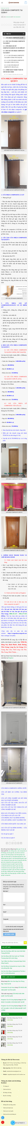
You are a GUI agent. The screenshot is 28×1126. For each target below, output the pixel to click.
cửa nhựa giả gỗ (9, 854)
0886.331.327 (13, 614)
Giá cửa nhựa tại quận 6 (8, 837)
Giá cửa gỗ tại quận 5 (7, 834)
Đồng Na (4, 644)
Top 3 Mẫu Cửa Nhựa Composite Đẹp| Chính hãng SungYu (13, 962)
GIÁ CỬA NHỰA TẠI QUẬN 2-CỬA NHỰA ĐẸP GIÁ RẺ (13, 1001)
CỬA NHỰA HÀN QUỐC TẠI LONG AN (13, 824)
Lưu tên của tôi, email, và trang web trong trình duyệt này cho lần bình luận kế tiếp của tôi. (13, 929)
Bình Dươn (22, 644)
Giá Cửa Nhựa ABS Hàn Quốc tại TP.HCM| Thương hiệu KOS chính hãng (12, 957)
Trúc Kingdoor (16, 16)
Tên (4, 904)
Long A (12, 647)
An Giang (19, 647)
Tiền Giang (5, 647)
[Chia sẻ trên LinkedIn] (21, 843)
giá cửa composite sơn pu (8, 862)
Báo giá (3, 8)
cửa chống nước (12, 851)
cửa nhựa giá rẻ (8, 856)
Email (5, 912)
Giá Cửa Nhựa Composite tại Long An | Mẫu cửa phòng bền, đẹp (13, 967)
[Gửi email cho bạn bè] (15, 843)
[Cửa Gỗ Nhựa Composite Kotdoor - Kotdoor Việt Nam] (14, 2)
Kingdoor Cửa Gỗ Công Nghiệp (9, 999)
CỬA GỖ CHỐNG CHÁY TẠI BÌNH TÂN (13, 820)
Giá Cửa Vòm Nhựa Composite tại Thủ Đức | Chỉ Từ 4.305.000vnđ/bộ (13, 972)
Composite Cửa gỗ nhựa (8, 987)
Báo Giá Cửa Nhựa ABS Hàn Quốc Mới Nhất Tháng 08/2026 (13, 952)
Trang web (5, 919)
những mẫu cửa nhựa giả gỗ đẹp (15, 871)
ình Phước (13, 644)
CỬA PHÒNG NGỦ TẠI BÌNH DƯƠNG (13, 818)
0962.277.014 (23, 614)
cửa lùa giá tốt (10, 852)
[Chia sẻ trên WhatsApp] (7, 843)
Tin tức (7, 8)
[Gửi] (25, 942)
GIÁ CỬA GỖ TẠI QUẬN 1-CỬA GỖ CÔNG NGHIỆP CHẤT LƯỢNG (13, 1008)
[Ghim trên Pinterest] (18, 843)
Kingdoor (10, 658)
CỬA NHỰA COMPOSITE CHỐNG (11, 788)
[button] (2, 3)
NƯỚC (24, 788)
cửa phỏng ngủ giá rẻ (17, 856)
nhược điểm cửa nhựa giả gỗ (8, 873)
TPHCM (23, 642)
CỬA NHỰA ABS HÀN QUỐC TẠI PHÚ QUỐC (14, 989)
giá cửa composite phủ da (19, 860)
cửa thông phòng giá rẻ (18, 858)
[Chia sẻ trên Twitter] (12, 843)
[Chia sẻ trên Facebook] (9, 843)
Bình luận (5, 891)
